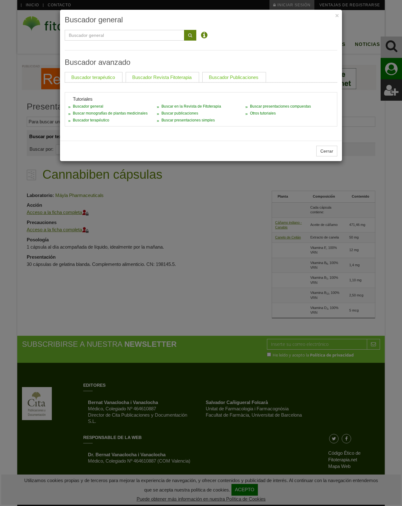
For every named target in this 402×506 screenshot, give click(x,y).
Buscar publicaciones (179, 113)
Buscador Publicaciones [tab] (233, 77)
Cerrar (326, 151)
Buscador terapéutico (91, 120)
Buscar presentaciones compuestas (280, 106)
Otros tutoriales (263, 113)
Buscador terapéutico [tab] (93, 77)
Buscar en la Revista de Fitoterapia (191, 106)
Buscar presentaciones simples (188, 120)
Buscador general (88, 106)
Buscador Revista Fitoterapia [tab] (162, 77)
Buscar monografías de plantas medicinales (110, 113)
